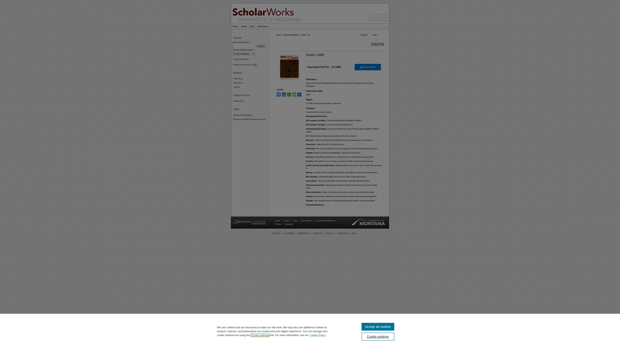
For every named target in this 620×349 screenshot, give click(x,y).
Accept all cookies (378, 326)
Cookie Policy (318, 335)
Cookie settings (260, 335)
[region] (310, 331)
